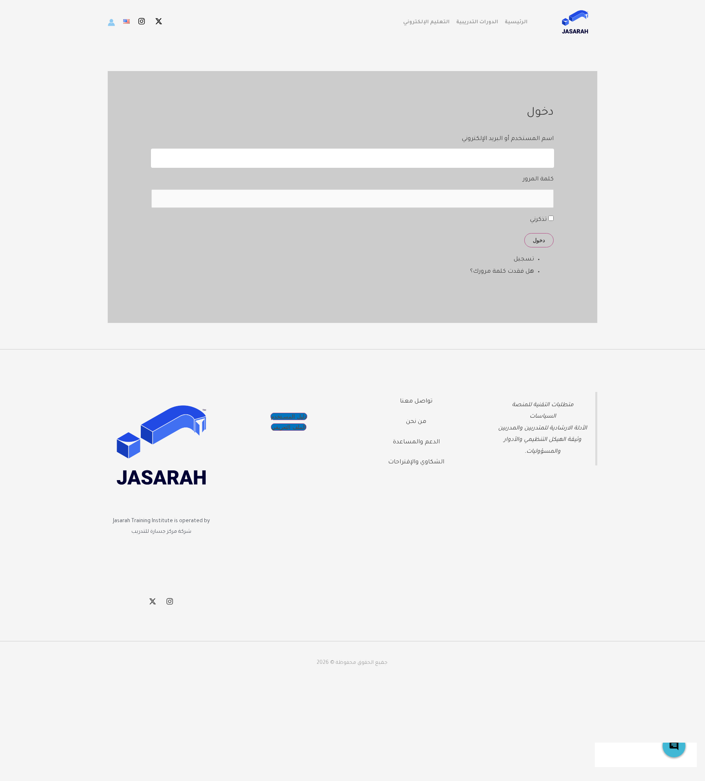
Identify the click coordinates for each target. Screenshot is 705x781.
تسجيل (524, 259)
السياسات (543, 417)
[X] (158, 21)
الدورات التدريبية (477, 22)
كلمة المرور (538, 179)
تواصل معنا (416, 401)
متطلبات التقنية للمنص (544, 405)
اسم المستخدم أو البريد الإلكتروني (508, 139)
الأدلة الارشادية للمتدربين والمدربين (542, 428)
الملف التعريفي (288, 427)
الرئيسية (516, 22)
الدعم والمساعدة (416, 442)
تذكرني (538, 220)
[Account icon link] (111, 22)
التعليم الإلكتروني (426, 22)
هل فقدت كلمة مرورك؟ (502, 272)
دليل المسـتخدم (289, 416)
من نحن (416, 422)
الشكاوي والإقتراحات (416, 462)
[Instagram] (141, 21)
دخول (539, 240)
